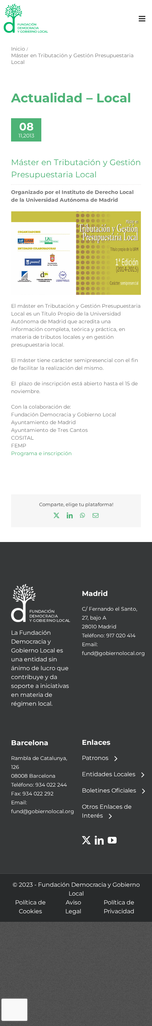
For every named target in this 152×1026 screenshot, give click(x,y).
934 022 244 (51, 784)
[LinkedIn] (99, 840)
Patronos (95, 757)
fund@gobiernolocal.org (113, 653)
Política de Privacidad (119, 907)
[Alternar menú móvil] (142, 19)
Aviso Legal (73, 907)
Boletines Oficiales (109, 790)
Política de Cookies (30, 907)
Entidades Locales (108, 774)
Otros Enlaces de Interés (107, 811)
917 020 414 (120, 635)
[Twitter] (86, 840)
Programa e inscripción (41, 453)
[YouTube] (112, 840)
